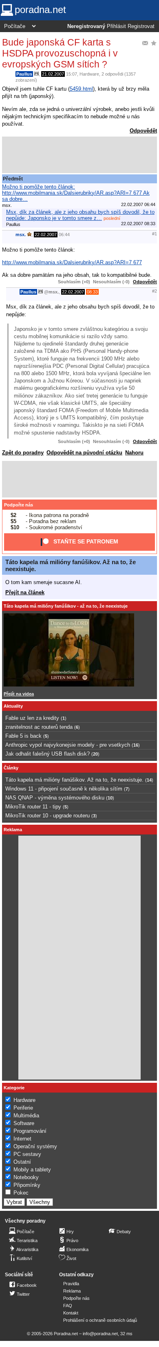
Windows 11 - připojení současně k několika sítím (63, 789)
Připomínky (26, 1185)
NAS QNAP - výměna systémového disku (54, 798)
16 (135, 745)
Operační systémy (35, 1146)
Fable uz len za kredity (32, 718)
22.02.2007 (46, 234)
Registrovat (141, 26)
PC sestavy (27, 1154)
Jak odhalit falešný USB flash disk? (47, 754)
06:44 (64, 234)
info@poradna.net (100, 1333)
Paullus (24, 74)
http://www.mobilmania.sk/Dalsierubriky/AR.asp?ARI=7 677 (72, 262)
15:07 (71, 74)
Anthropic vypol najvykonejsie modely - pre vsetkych (67, 745)
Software (23, 1123)
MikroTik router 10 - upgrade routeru (47, 816)
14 (149, 780)
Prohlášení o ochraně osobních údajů (100, 1320)
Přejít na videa (19, 693)
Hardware (89, 74)
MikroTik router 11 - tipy (33, 807)
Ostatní (22, 1162)
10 (110, 797)
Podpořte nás (18, 504)
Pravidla (71, 1283)
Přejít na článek (24, 592)
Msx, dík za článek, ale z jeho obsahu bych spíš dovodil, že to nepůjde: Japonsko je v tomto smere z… (80, 215)
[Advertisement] (79, 155)
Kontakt (70, 1312)
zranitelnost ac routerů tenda (39, 727)
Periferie (23, 1108)
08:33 (92, 291)
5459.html (81, 89)
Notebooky (26, 1177)
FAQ (67, 1305)
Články (11, 767)
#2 (154, 291)
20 (95, 754)
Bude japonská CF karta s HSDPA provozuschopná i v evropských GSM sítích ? (60, 53)
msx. (20, 234)
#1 (154, 233)
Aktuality (13, 706)
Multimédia (26, 1115)
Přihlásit (116, 26)
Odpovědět (143, 131)
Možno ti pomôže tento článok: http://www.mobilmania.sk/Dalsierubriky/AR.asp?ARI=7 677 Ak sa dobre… (76, 193)
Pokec (21, 1193)
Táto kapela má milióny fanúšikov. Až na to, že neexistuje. (74, 780)
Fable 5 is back (23, 736)
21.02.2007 (53, 74)
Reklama (72, 1290)
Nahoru (134, 453)
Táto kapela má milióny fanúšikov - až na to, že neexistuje (66, 606)
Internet (22, 1139)
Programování (29, 1131)
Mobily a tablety (32, 1170)
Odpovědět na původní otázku (84, 453)
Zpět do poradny (23, 453)
